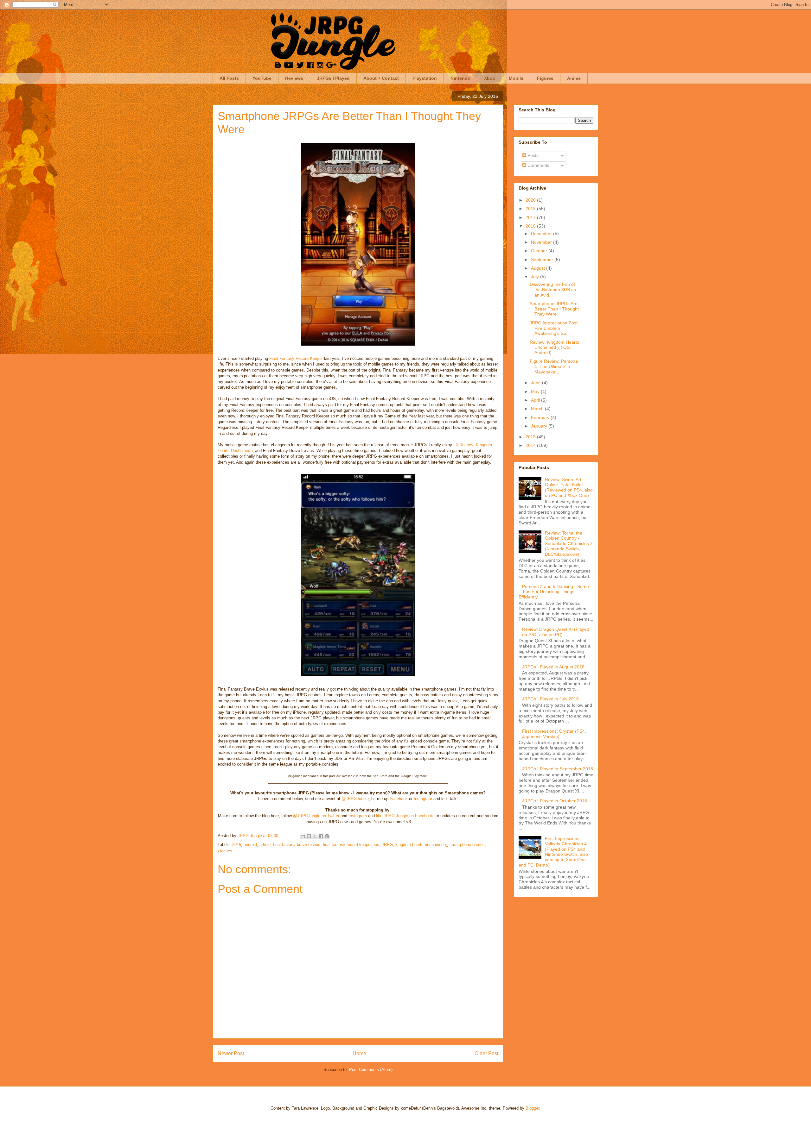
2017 (531, 217)
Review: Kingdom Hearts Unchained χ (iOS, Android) (554, 347)
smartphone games (467, 844)
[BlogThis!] (309, 836)
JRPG (387, 844)
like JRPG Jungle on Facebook (404, 815)
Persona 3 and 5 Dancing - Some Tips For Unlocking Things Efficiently (554, 592)
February (541, 417)
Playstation (424, 78)
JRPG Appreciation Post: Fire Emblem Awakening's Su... (554, 328)
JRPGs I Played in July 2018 (550, 698)
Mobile (516, 78)
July (535, 276)
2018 (531, 208)
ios (376, 844)
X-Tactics (464, 444)
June (536, 382)
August (538, 268)
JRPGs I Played (333, 78)
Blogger (532, 1108)
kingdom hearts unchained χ (421, 844)
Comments (537, 165)
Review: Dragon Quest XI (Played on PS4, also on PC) (555, 632)
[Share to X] (315, 836)
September (542, 259)
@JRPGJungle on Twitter (316, 815)
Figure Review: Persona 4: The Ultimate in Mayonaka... (554, 366)
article (265, 844)
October (539, 250)
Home (359, 1053)
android (250, 844)
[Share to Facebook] (321, 836)
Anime (574, 78)
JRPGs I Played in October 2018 (554, 800)
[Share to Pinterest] (327, 836)
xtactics (225, 851)
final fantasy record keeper (347, 844)
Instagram (423, 798)
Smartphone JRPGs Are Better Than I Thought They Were (554, 309)
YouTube (261, 78)
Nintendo (460, 78)
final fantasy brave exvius (296, 844)
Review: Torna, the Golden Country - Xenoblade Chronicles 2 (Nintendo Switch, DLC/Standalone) (569, 543)
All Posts (229, 78)
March (538, 408)
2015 (531, 436)
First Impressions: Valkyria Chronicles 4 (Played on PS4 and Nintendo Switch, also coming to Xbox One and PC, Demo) (553, 851)
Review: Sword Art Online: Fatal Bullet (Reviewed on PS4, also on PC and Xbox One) (569, 487)
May (536, 391)
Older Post (486, 1053)
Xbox (489, 78)
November (542, 242)
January (539, 426)
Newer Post (231, 1053)
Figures (545, 78)
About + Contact (381, 78)
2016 (236, 844)
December (542, 233)
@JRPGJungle (355, 798)
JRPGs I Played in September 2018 (557, 768)
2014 (531, 445)
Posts (532, 155)
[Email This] (303, 836)
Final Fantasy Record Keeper (296, 358)
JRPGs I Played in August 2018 (553, 666)
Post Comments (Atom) (371, 1069)
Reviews (294, 78)
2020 (531, 200)
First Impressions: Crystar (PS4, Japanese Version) (554, 734)
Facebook (399, 798)
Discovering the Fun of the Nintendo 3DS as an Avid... (553, 289)
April (536, 400)
